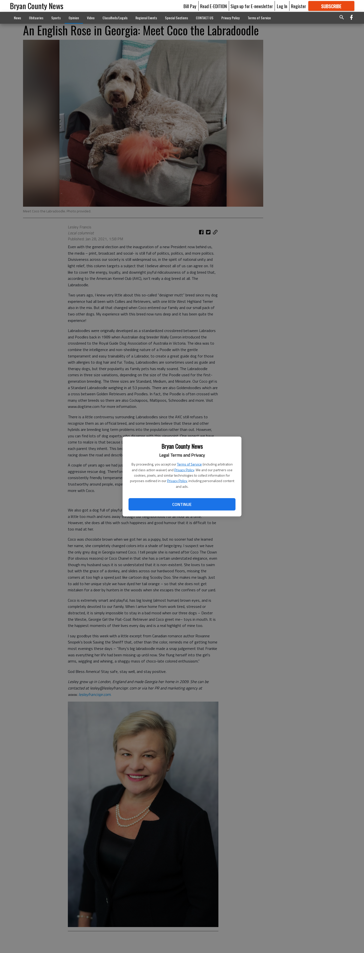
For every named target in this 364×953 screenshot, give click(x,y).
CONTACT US (204, 17)
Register (298, 6)
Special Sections (176, 17)
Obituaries (36, 17)
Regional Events (146, 17)
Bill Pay (189, 6)
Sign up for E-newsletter (252, 6)
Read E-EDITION (213, 6)
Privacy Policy (184, 469)
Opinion (74, 17)
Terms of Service (189, 464)
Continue (181, 504)
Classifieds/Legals (115, 17)
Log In (282, 6)
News (17, 17)
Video (91, 17)
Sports (56, 17)
